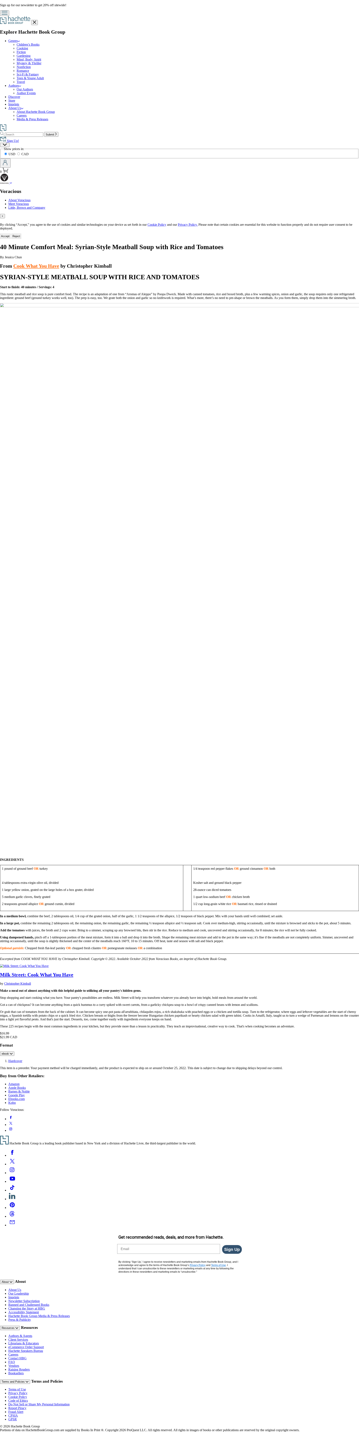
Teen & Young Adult (30, 78)
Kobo (12, 1102)
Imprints (13, 104)
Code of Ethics (18, 1400)
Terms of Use (17, 1389)
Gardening (24, 55)
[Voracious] (11, 182)
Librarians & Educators (23, 1343)
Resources (8, 1328)
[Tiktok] (12, 1190)
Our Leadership (18, 1293)
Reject (16, 236)
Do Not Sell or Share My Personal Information (39, 1404)
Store (11, 100)
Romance (23, 70)
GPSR (12, 1419)
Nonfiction (24, 67)
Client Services (18, 1339)
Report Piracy (17, 1408)
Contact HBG (17, 1358)
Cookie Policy (157, 224)
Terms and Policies (14, 1381)
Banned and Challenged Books (28, 1304)
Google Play (16, 1095)
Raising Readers (19, 1369)
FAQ (11, 1362)
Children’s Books (28, 44)
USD (12, 154)
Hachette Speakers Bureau (25, 1351)
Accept (5, 236)
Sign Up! (12, 141)
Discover (14, 97)
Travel (21, 82)
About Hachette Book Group (36, 111)
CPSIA (13, 1415)
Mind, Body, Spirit (29, 59)
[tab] (179, 216)
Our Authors (25, 89)
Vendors (13, 1365)
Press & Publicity (19, 1319)
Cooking (22, 48)
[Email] (12, 1225)
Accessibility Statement (23, 1312)
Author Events (26, 93)
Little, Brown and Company (26, 207)
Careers (22, 115)
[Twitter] (12, 1164)
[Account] (5, 163)
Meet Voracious (18, 204)
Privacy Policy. (188, 224)
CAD (25, 154)
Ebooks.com (16, 1099)
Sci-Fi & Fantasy (28, 74)
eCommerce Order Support (26, 1347)
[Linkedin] (12, 1199)
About (6, 1281)
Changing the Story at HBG (26, 1308)
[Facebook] (12, 1155)
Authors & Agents (20, 1336)
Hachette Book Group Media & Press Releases (39, 1316)
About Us (14, 108)
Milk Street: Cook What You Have (36, 974)
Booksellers (16, 1373)
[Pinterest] (12, 1207)
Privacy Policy (17, 1393)
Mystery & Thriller (29, 63)
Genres (13, 41)
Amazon (14, 1084)
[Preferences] (5, 145)
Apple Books (17, 1087)
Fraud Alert (15, 1412)
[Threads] (12, 1216)
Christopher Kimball (17, 983)
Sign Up (232, 1249)
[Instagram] (12, 1173)
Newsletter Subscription (24, 1301)
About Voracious (19, 200)
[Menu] (4, 13)
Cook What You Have (36, 266)
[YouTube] (12, 1181)
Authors (13, 85)
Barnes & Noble (19, 1091)
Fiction (21, 52)
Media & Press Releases (32, 119)
